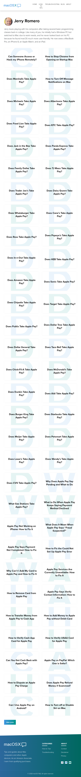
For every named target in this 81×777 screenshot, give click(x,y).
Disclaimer (64, 752)
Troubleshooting (52, 4)
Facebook (62, 762)
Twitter (66, 762)
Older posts (10, 722)
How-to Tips (41, 6)
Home (34, 4)
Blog (63, 4)
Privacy (63, 756)
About (68, 4)
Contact (64, 748)
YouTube (70, 762)
